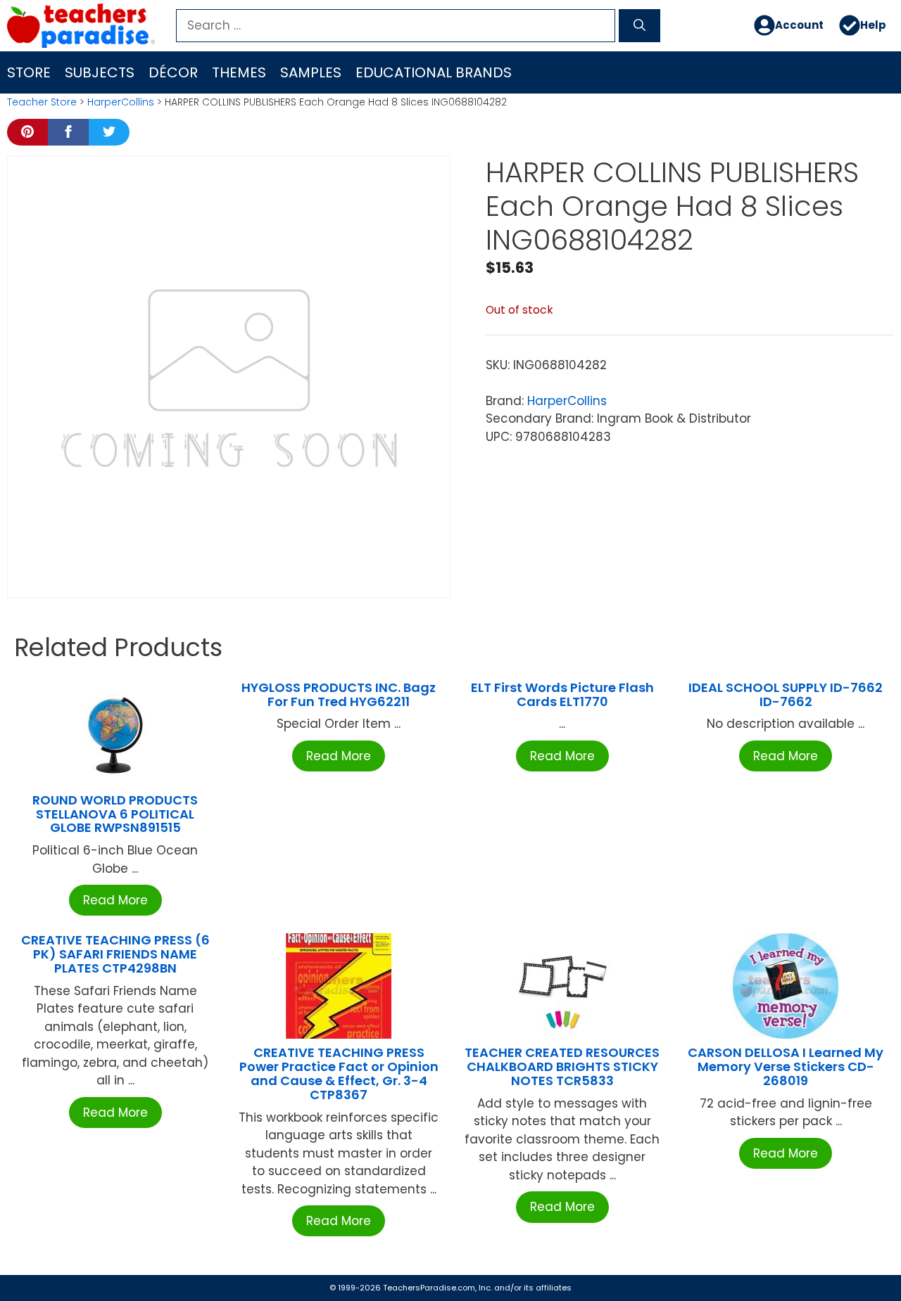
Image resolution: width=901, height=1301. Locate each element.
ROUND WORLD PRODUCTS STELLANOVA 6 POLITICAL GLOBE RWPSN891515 (115, 814)
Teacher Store (42, 102)
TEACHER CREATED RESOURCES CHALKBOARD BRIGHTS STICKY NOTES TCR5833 (562, 1066)
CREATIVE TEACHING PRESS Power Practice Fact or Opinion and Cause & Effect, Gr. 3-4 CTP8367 (339, 1073)
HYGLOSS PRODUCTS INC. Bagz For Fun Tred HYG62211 (338, 694)
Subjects (99, 72)
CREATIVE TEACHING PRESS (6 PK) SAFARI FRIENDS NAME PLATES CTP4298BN (115, 954)
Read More (115, 900)
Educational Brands (433, 72)
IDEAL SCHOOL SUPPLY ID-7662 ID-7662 (785, 694)
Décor (173, 72)
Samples (310, 72)
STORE (29, 72)
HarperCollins (120, 102)
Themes (239, 72)
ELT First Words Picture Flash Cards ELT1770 (562, 694)
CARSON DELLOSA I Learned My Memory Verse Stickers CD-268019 (785, 1066)
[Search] (639, 26)
